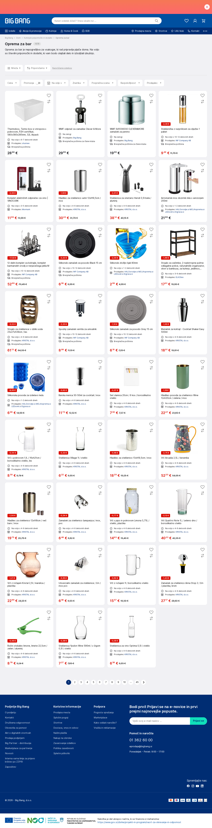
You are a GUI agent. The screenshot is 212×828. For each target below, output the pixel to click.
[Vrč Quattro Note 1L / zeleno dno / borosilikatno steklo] (183, 512)
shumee (25, 143)
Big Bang (77, 138)
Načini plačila (60, 733)
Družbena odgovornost (17, 722)
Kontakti (9, 717)
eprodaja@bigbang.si (140, 746)
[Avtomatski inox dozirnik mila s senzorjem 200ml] (183, 191)
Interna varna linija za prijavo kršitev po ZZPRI (20, 760)
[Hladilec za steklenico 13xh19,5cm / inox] (132, 449)
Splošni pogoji (60, 717)
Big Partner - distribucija (18, 743)
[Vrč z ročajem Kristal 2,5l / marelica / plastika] (29, 575)
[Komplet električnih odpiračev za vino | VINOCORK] (29, 191)
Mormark (26, 209)
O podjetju (10, 712)
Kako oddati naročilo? (105, 722)
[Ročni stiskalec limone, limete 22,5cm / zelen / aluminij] (29, 637)
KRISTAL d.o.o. (79, 209)
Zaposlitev (10, 766)
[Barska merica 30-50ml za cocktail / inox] (80, 387)
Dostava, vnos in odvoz (65, 727)
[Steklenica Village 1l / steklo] (80, 449)
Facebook (188, 785)
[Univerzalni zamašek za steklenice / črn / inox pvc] (80, 575)
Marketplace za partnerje (18, 748)
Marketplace (100, 717)
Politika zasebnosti (63, 748)
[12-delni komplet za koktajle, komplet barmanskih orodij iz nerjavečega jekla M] (29, 256)
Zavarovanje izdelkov (64, 743)
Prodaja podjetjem (15, 738)
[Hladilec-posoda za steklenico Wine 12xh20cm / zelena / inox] (183, 387)
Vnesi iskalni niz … (75, 21)
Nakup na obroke (62, 738)
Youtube (197, 785)
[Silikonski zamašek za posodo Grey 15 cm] (132, 322)
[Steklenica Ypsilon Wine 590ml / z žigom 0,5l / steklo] (80, 637)
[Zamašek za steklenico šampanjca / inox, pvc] (80, 512)
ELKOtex (179, 277)
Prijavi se (198, 720)
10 (124, 682)
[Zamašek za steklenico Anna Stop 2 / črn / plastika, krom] (183, 575)
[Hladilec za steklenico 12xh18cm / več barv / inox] (29, 512)
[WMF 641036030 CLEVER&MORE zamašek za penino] (132, 124)
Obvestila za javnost (16, 727)
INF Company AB (183, 140)
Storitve (57, 722)
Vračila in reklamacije (105, 727)
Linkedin (202, 785)
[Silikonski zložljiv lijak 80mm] (132, 256)
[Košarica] (203, 20)
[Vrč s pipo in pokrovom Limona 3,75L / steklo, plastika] (132, 512)
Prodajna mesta (61, 712)
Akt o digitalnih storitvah (18, 733)
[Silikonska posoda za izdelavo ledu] (29, 387)
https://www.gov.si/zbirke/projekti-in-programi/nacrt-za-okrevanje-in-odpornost (139, 822)
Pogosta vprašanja (104, 712)
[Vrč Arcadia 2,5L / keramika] (183, 449)
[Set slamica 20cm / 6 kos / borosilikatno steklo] (132, 387)
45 (137, 682)
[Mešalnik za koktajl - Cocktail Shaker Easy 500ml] (183, 322)
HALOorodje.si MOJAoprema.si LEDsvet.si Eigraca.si (133, 272)
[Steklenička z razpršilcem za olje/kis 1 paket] (183, 124)
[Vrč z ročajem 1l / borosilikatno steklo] (132, 575)
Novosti (9, 753)
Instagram (192, 785)
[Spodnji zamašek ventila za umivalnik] (80, 322)
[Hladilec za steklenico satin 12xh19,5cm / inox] (80, 191)
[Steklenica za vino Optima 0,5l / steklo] (132, 637)
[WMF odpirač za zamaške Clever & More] (80, 124)
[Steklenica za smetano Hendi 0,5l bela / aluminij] (132, 191)
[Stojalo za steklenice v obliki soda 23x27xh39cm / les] (29, 322)
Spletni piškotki (61, 753)
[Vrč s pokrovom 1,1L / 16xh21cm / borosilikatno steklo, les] (29, 449)
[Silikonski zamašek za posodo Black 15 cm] (80, 256)
